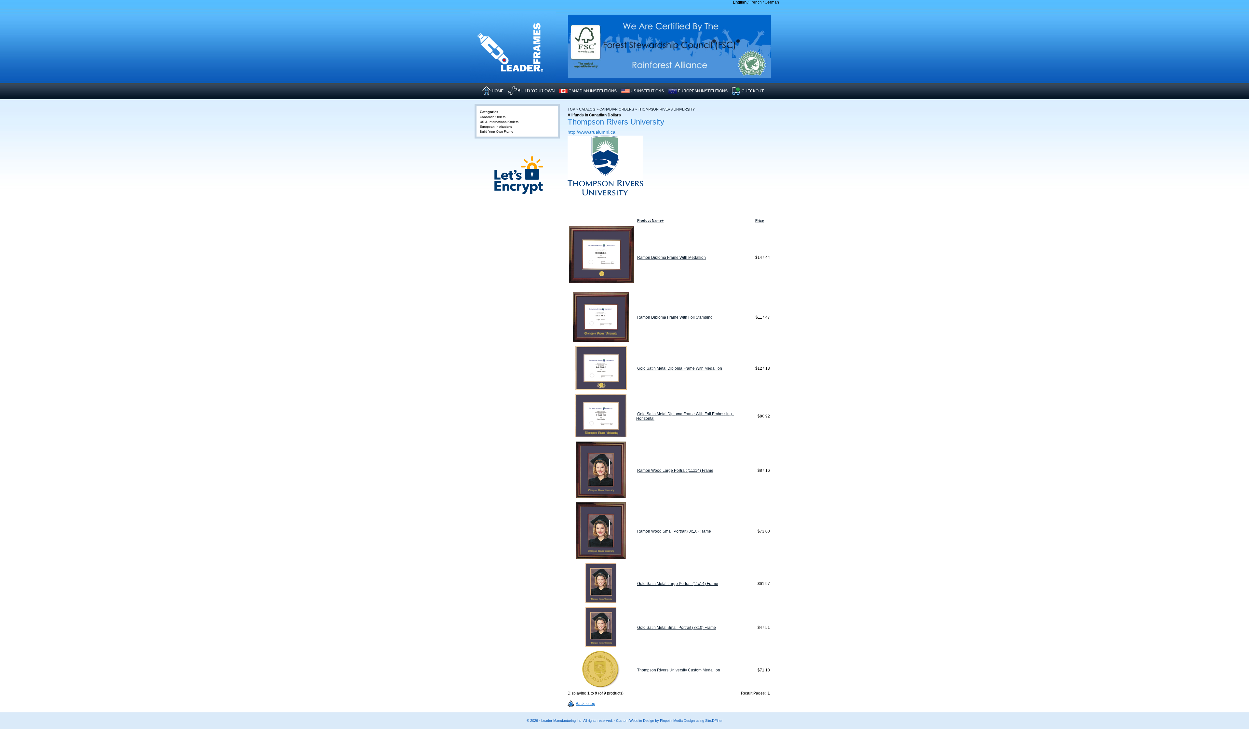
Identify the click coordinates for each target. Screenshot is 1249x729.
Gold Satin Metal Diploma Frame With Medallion (679, 368)
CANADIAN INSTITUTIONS (593, 91)
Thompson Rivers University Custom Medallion (678, 670)
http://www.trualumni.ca (591, 132)
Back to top (585, 703)
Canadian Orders (616, 109)
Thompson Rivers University (666, 109)
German (772, 2)
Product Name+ (650, 220)
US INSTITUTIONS (647, 91)
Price (759, 220)
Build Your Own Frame (496, 131)
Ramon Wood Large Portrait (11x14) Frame (675, 470)
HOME (498, 91)
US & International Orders (499, 122)
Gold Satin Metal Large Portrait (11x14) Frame (677, 583)
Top (571, 109)
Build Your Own (536, 90)
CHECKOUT (753, 91)
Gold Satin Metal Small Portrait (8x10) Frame (676, 627)
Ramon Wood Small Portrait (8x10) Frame (674, 531)
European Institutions (496, 126)
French (755, 2)
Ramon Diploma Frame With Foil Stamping (675, 317)
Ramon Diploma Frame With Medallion (671, 257)
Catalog (587, 109)
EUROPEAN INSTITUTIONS (703, 91)
